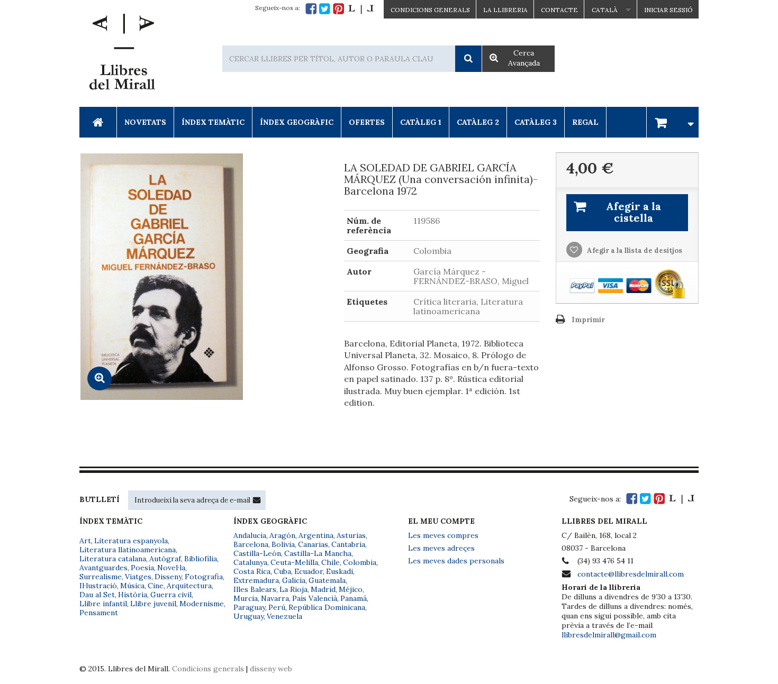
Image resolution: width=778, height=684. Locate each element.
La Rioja (293, 589)
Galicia (293, 580)
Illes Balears (254, 589)
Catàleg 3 (535, 122)
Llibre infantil (103, 603)
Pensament (98, 612)
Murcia (245, 598)
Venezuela (284, 616)
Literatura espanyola (131, 540)
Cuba (282, 571)
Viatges (138, 576)
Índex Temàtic (213, 122)
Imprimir (588, 319)
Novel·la (171, 567)
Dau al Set (97, 594)
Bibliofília (200, 558)
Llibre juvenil (153, 603)
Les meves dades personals (456, 561)
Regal (585, 122)
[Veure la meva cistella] (673, 122)
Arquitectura (189, 585)
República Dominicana (326, 607)
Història (132, 594)
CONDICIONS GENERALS (430, 10)
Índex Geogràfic (296, 122)
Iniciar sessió (668, 10)
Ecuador (308, 571)
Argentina (315, 535)
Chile (330, 562)
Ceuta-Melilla (294, 562)
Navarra (275, 598)
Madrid (323, 589)
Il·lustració (98, 585)
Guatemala (327, 580)
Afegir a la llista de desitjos (633, 250)
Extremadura (256, 580)
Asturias (351, 535)
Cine (156, 585)
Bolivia (283, 544)
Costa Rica (251, 571)
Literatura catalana (112, 558)
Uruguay (248, 616)
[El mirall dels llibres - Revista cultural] (361, 8)
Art (85, 540)
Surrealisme (100, 576)
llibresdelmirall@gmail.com (609, 635)
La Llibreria (505, 10)
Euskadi (339, 571)
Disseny (168, 576)
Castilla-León (257, 553)
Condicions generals (208, 668)
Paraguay (249, 607)
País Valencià (314, 598)
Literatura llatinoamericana (127, 549)
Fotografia (204, 576)
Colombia (359, 562)
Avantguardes (103, 567)
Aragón (282, 535)
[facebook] (310, 8)
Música (132, 585)
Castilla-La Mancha (317, 553)
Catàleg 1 (420, 122)
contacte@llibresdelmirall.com (630, 574)
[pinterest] (338, 8)
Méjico (351, 589)
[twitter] (324, 8)
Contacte (559, 10)
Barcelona (250, 544)
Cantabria (348, 544)
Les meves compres (443, 535)
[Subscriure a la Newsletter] (256, 500)
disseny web (271, 668)
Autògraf (165, 558)
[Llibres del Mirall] (121, 54)
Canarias (313, 544)
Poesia (142, 567)
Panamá (353, 598)
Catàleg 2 (478, 122)
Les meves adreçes (441, 548)
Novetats (145, 122)
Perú (276, 607)
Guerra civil (171, 594)
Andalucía (249, 535)
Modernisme (201, 603)
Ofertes (367, 122)
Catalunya (250, 562)
